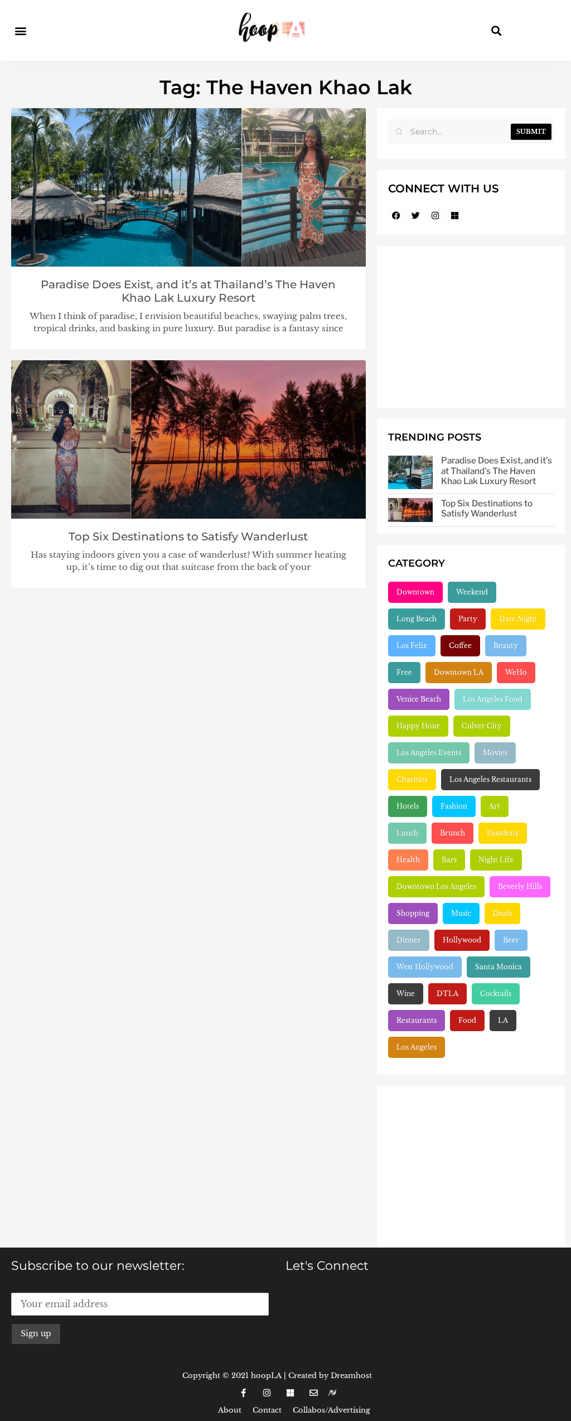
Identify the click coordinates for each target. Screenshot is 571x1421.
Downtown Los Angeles (436, 886)
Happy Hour (418, 726)
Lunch (407, 833)
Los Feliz (411, 645)
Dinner (408, 940)
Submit (531, 132)
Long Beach (416, 619)
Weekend (472, 592)
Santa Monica (498, 967)
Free (404, 672)
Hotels (407, 806)
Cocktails (495, 993)
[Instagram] (435, 215)
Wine (405, 993)
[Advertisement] (471, 327)
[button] (20, 30)
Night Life (496, 860)
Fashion (454, 806)
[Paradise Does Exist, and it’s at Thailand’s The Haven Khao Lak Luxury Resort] (410, 472)
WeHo (516, 672)
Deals (502, 913)
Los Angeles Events (428, 752)
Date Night (518, 619)
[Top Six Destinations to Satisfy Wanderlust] (410, 510)
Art (494, 806)
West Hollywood (424, 967)
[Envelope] (313, 1393)
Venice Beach (418, 699)
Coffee (460, 645)
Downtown (415, 592)
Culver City (482, 726)
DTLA (447, 993)
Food (467, 1020)
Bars (449, 860)
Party (467, 619)
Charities (412, 779)
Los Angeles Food (492, 699)
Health (408, 860)
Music (461, 913)
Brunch (452, 833)
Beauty (505, 645)
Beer (511, 940)
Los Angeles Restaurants (490, 779)
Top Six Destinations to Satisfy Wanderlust (188, 536)
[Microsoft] (455, 215)
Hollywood (462, 940)
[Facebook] (396, 215)
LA (503, 1020)
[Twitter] (416, 215)
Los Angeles (416, 1047)
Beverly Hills (520, 886)
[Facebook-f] (243, 1393)
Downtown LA (458, 672)
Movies (495, 752)
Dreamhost (351, 1375)
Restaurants (416, 1020)
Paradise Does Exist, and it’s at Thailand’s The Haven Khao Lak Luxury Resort (188, 291)
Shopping (412, 913)
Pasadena (503, 833)
